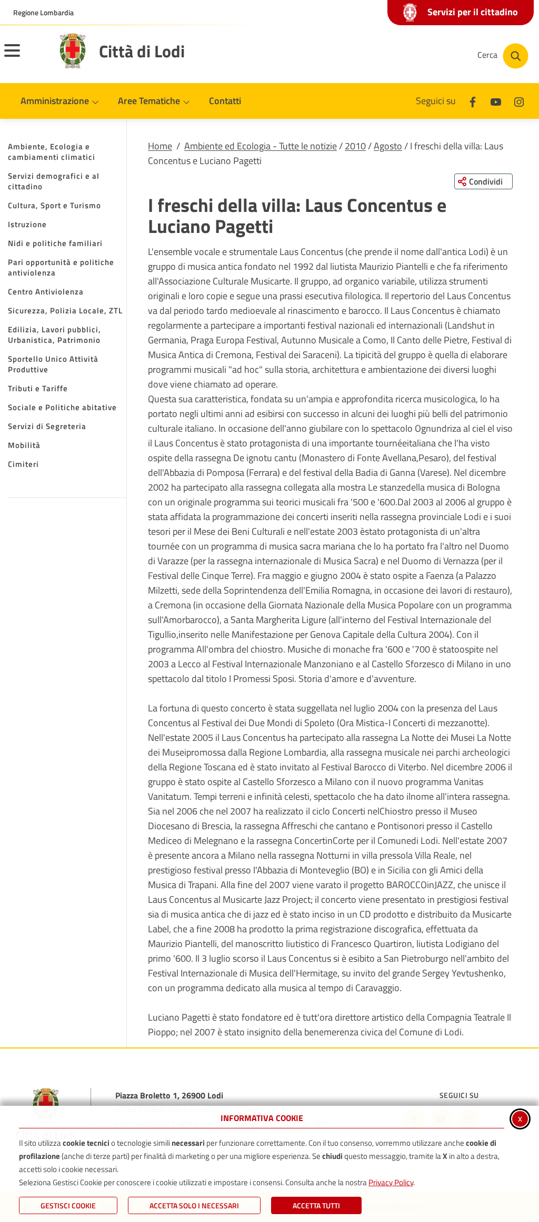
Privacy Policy (390, 1182)
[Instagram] (519, 101)
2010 (355, 146)
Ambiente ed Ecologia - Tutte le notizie (260, 146)
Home (160, 146)
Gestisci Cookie (68, 1205)
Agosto (388, 146)
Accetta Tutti (316, 1205)
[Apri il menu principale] (25, 57)
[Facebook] (472, 101)
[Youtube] (496, 101)
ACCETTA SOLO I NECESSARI (194, 1205)
